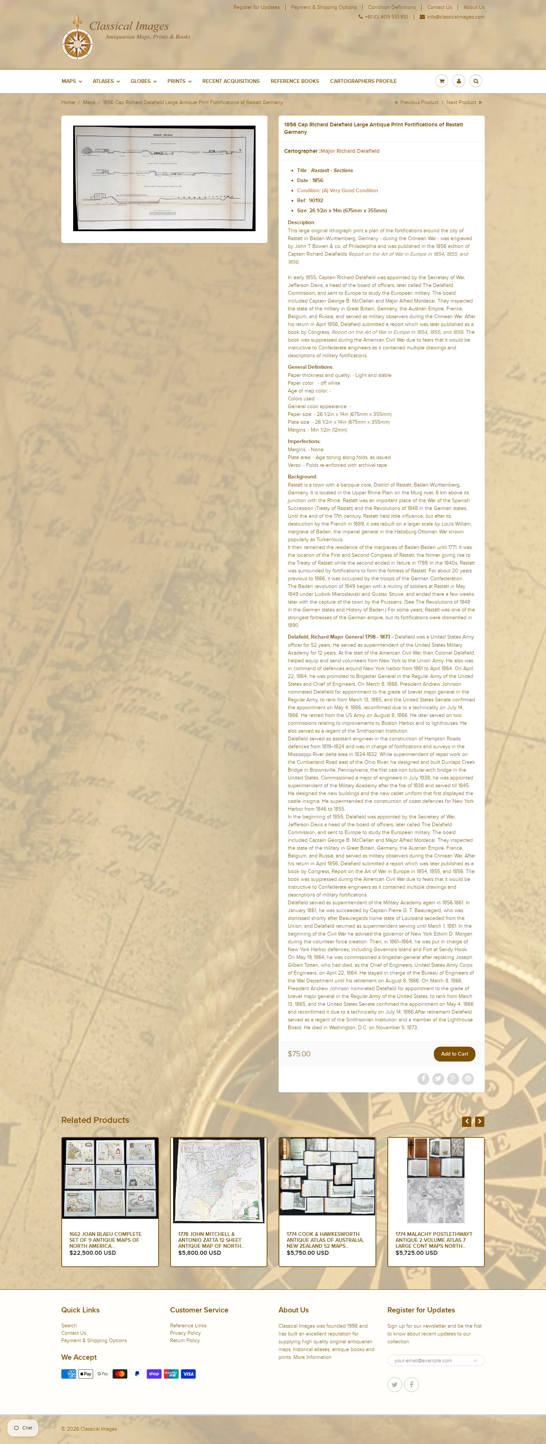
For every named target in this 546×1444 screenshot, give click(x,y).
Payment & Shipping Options (324, 7)
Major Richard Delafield (350, 151)
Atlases (103, 81)
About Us (474, 7)
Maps (69, 81)
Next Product (462, 102)
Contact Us (439, 7)
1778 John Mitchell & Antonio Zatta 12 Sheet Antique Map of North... (102, 1240)
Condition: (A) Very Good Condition (337, 190)
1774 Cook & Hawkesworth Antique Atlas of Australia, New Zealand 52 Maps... (216, 1240)
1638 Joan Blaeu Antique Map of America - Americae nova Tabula (435, 1240)
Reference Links (188, 1325)
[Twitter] (394, 1384)
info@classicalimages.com (456, 17)
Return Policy (185, 1340)
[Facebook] (411, 1384)
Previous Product (419, 102)
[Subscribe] (475, 1361)
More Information (312, 1357)
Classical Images (99, 1429)
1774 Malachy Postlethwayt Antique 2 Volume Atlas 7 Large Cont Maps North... (325, 1240)
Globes (140, 81)
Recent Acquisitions (231, 81)
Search (69, 1325)
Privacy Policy (185, 1333)
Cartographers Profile (363, 81)
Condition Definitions (392, 7)
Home (68, 102)
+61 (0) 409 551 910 (386, 17)
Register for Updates (257, 7)
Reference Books (295, 81)
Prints (176, 81)
